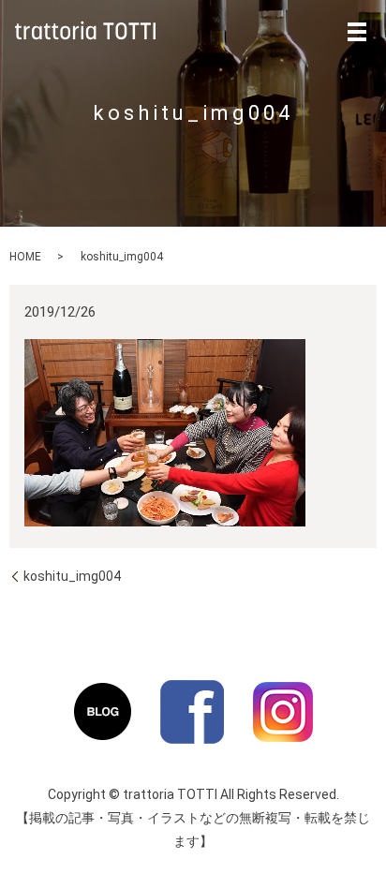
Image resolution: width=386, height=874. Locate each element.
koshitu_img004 (72, 576)
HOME (25, 256)
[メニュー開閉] (357, 31)
